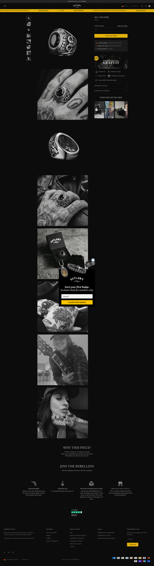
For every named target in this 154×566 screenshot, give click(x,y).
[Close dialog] (93, 260)
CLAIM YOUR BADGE (77, 302)
